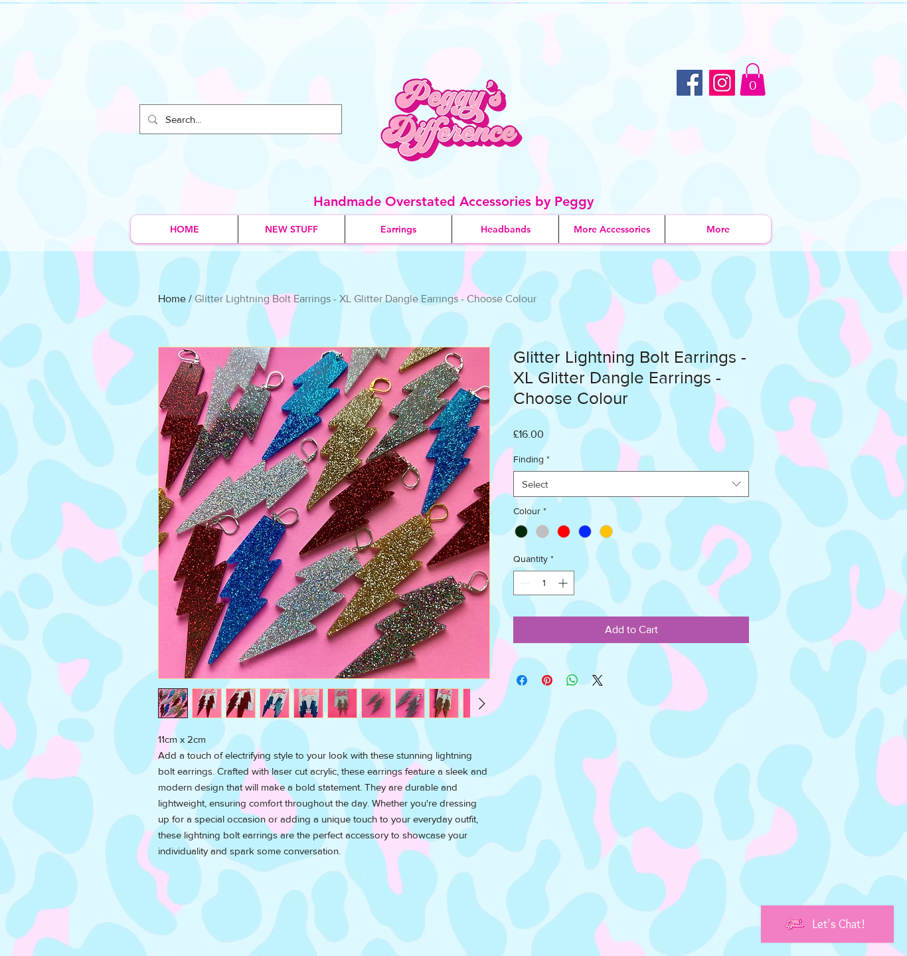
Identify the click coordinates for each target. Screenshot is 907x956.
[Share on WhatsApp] (572, 680)
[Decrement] (523, 583)
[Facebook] (689, 83)
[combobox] (631, 484)
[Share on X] (598, 680)
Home (172, 298)
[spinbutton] (544, 583)
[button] (752, 79)
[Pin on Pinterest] (547, 680)
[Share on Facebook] (522, 680)
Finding (531, 459)
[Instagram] (722, 83)
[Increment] (564, 583)
